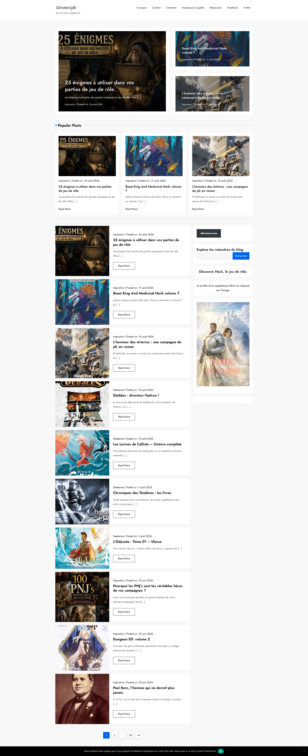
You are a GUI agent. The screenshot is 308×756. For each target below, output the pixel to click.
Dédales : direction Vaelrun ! (136, 395)
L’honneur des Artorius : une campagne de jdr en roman (202, 95)
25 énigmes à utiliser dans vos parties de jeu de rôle (99, 86)
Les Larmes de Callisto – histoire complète (147, 444)
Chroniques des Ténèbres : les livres (142, 492)
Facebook (232, 7)
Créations (171, 7)
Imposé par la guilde (193, 7)
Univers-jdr (66, 7)
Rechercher (241, 256)
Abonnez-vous (209, 233)
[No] (304, 751)
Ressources (216, 7)
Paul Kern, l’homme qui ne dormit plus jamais (144, 690)
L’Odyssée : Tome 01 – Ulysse (137, 541)
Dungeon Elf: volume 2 (131, 639)
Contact (156, 7)
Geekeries (118, 390)
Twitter (246, 7)
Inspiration (70, 104)
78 (131, 735)
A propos (142, 7)
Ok (220, 751)
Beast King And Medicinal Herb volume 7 (204, 50)
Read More (64, 209)
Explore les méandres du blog (220, 249)
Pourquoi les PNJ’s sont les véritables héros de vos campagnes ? (148, 588)
